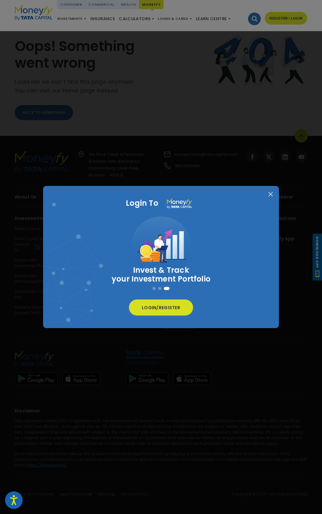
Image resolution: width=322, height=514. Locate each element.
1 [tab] (154, 288)
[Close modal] (271, 194)
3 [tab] (166, 288)
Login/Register (161, 307)
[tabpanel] (161, 251)
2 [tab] (159, 288)
